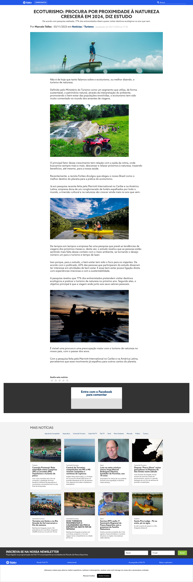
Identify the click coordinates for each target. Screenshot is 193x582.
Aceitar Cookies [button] (104, 576)
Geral (109, 433)
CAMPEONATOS (40, 2)
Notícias (77, 26)
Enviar (182, 553)
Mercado (129, 433)
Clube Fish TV (92, 433)
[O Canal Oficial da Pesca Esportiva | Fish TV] (27, 2)
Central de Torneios (79, 433)
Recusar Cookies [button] (89, 576)
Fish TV (102, 433)
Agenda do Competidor (52, 433)
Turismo (89, 26)
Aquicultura (66, 433)
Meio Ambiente (119, 433)
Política (137, 433)
